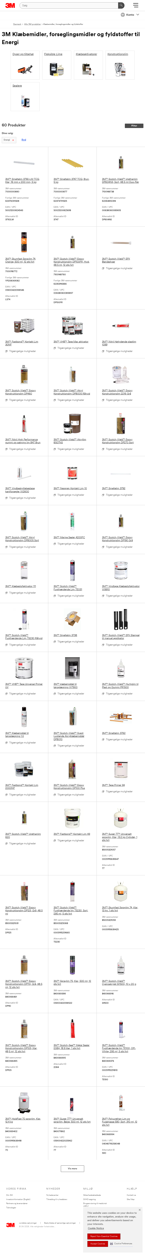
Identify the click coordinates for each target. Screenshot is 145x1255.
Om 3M (9, 1195)
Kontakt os (131, 1195)
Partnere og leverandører (17, 1204)
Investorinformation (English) (18, 1200)
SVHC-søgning (89, 1200)
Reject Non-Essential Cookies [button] (103, 1236)
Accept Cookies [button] (97, 1244)
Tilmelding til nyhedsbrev (56, 1200)
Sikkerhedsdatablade (92, 1195)
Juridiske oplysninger (28, 1223)
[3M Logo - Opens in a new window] (10, 5)
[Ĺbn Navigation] (135, 6)
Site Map (130, 1200)
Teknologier (11, 1208)
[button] (121, 1244)
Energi (7, 140)
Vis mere (72, 1169)
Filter (134, 126)
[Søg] (121, 5)
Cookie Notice (96, 1228)
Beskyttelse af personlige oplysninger (60, 1223)
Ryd (24, 140)
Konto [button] (130, 15)
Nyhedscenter (52, 1195)
